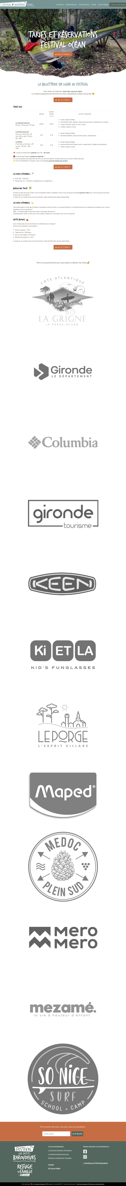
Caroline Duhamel (40, 1184)
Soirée (94, 4)
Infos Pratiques (103, 4)
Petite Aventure (84, 4)
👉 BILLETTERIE (62, 54)
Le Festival (59, 4)
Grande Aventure (71, 4)
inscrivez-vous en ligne (72, 91)
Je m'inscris (77, 1133)
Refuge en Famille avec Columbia (59, 1158)
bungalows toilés (83, 193)
